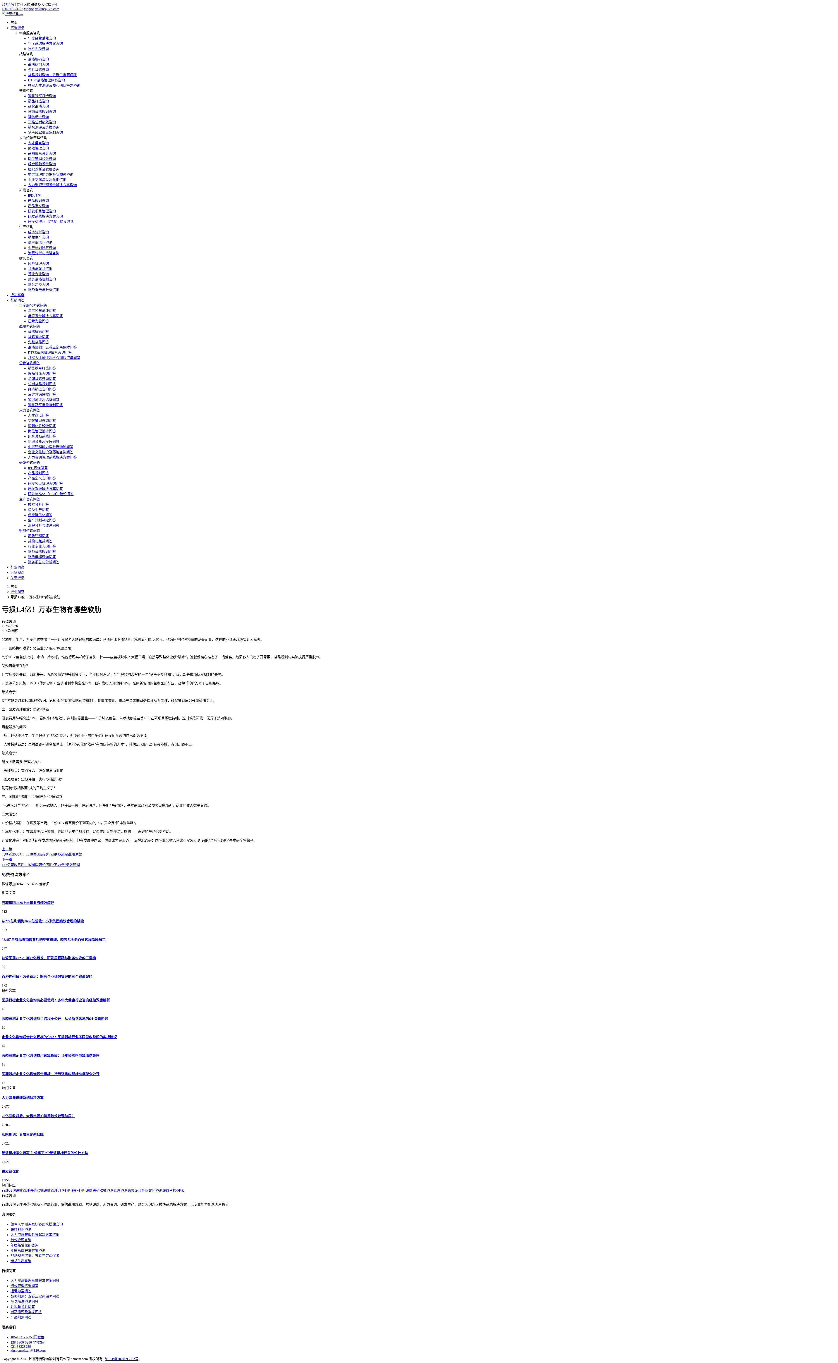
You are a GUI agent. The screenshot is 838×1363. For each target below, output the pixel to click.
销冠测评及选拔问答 (43, 400)
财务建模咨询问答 (42, 557)
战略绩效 (86, 1190)
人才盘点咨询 (38, 143)
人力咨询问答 (29, 410)
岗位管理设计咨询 (42, 159)
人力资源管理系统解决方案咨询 (52, 185)
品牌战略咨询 (38, 106)
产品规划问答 (38, 473)
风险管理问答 (38, 536)
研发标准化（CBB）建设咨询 (51, 221)
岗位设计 (134, 1190)
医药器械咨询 (103, 1190)
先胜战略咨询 (38, 70)
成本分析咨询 (38, 232)
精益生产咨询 (38, 237)
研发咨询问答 (29, 462)
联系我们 (9, 5)
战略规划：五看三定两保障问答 (52, 347)
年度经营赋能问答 (42, 311)
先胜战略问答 (38, 342)
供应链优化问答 (40, 515)
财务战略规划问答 (42, 551)
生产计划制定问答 (42, 520)
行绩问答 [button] (17, 300)
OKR (180, 1190)
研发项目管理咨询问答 (45, 483)
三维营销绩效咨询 (42, 122)
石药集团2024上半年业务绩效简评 (28, 903)
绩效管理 (23, 1190)
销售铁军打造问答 (42, 368)
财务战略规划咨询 (42, 279)
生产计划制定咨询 (42, 248)
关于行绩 (17, 578)
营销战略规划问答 (42, 384)
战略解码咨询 (38, 59)
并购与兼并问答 (40, 541)
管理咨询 (120, 1190)
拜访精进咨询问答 (42, 389)
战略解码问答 (38, 331)
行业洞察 (17, 567)
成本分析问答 (38, 504)
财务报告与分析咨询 (43, 290)
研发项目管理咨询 (42, 211)
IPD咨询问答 (38, 468)
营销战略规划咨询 (42, 111)
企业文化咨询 (151, 1190)
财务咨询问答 (29, 531)
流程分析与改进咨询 (43, 253)
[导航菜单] (22, 15)
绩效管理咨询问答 (42, 421)
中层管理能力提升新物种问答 (50, 447)
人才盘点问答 (38, 415)
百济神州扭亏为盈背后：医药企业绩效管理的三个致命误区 (47, 976)
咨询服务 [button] (17, 28)
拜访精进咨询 (38, 117)
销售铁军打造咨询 (42, 96)
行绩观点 (17, 572)
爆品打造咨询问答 (42, 373)
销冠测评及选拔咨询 (43, 127)
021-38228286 (20, 1346)
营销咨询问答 (29, 363)
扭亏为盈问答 (38, 321)
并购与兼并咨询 (40, 269)
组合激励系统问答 (42, 436)
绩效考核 (169, 1190)
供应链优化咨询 (40, 242)
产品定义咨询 (38, 206)
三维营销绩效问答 (42, 394)
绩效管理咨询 (38, 148)
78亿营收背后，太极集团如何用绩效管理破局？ (38, 1116)
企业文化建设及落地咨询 (47, 180)
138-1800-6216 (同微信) (27, 1342)
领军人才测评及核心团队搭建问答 (54, 358)
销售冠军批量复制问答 (45, 405)
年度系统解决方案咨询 (45, 43)
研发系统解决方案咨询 (45, 216)
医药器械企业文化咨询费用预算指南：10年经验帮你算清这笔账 (51, 1055)
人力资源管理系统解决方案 (23, 1098)
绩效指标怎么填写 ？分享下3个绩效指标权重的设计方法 (45, 1153)
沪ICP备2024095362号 (121, 1359)
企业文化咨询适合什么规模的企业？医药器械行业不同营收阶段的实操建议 (59, 1037)
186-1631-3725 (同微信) (27, 1337)
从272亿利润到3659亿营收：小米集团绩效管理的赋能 (43, 921)
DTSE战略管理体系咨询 (46, 80)
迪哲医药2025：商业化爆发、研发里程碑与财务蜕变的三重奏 (49, 958)
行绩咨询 (9, 1190)
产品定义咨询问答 (42, 478)
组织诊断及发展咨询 (43, 169)
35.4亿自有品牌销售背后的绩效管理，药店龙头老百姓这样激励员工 (54, 940)
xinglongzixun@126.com (41, 9)
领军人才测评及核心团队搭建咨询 (54, 85)
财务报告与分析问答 (43, 562)
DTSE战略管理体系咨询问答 (50, 352)
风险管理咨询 (38, 263)
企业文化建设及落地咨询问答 (50, 452)
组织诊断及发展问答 (43, 441)
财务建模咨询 (38, 284)
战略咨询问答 (29, 326)
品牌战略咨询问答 (42, 379)
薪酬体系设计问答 (42, 426)
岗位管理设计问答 (42, 431)
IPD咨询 (34, 195)
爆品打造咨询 (38, 101)
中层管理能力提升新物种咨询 (50, 174)
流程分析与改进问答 (43, 525)
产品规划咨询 (38, 201)
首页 (13, 22)
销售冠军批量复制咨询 (45, 132)
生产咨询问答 (29, 499)
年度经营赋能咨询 (42, 38)
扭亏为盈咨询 (38, 49)
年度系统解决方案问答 (45, 316)
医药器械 (37, 1190)
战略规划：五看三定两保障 (23, 1134)
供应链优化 (10, 1171)
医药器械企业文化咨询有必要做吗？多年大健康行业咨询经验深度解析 (56, 1000)
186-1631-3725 (12, 9)
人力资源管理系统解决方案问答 (52, 457)
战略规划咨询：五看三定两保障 (52, 75)
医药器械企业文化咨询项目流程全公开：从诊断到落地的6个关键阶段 (55, 1019)
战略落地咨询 (38, 64)
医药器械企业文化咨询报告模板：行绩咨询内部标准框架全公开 (51, 1074)
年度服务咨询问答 (33, 305)
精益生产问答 (38, 510)
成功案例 (17, 295)
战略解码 (72, 1190)
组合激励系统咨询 (42, 164)
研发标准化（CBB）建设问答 (51, 494)
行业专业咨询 (38, 274)
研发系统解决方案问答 (45, 489)
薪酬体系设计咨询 (42, 153)
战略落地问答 (38, 337)
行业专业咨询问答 (42, 546)
